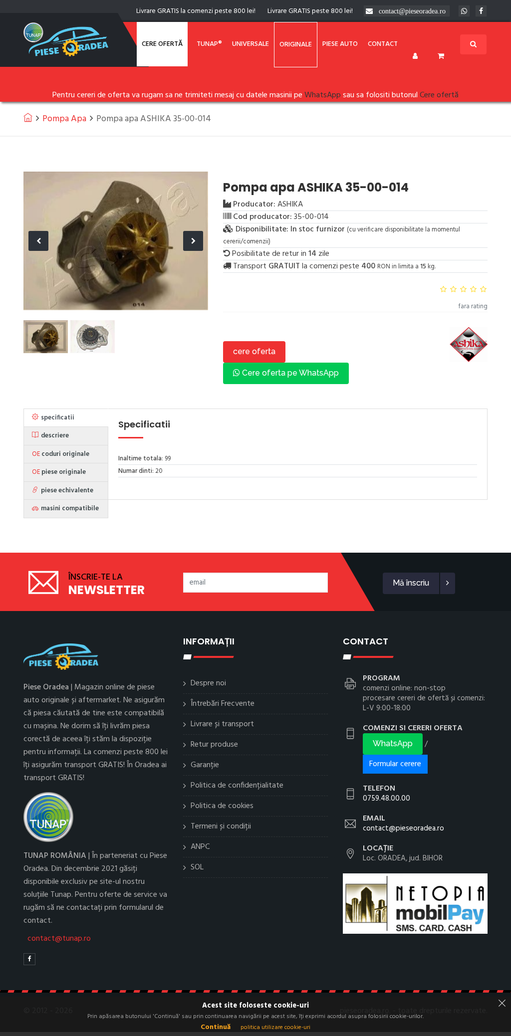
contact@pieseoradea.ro (412, 10)
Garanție (205, 765)
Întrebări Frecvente (223, 703)
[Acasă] (27, 117)
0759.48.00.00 (386, 799)
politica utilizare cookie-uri (275, 1028)
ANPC (200, 846)
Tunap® (209, 44)
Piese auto (340, 44)
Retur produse (214, 744)
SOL (197, 867)
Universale (250, 44)
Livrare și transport (222, 724)
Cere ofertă (162, 44)
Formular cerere (395, 764)
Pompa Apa (64, 119)
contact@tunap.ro (59, 938)
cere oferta (254, 351)
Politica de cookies (222, 806)
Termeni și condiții (221, 826)
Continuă (216, 1027)
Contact (383, 44)
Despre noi (208, 683)
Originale (295, 44)
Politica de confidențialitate (237, 785)
